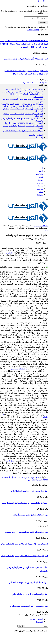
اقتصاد (40, 171)
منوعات (40, 194)
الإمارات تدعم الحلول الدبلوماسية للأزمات (30, 514)
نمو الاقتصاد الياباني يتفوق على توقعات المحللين (23, 130)
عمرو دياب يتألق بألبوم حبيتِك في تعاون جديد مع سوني (26, 58)
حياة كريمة (10, 461)
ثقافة (41, 177)
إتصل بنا (39, 137)
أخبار (41, 168)
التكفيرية (9, 253)
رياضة (40, 180)
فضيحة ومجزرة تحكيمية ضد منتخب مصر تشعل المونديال (24, 543)
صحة (41, 191)
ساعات (40, 182)
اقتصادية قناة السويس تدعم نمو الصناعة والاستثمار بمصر (24, 503)
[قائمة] (47, 199)
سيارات (40, 188)
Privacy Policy (33, 29)
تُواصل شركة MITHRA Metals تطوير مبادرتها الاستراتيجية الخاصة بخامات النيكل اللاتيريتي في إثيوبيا (23, 125)
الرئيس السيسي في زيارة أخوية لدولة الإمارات (29, 491)
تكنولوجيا (39, 174)
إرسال (20, 626)
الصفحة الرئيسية (36, 135)
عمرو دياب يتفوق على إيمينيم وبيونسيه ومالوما (29, 606)
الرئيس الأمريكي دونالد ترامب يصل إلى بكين (30, 594)
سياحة (40, 185)
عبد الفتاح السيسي (18, 369)
